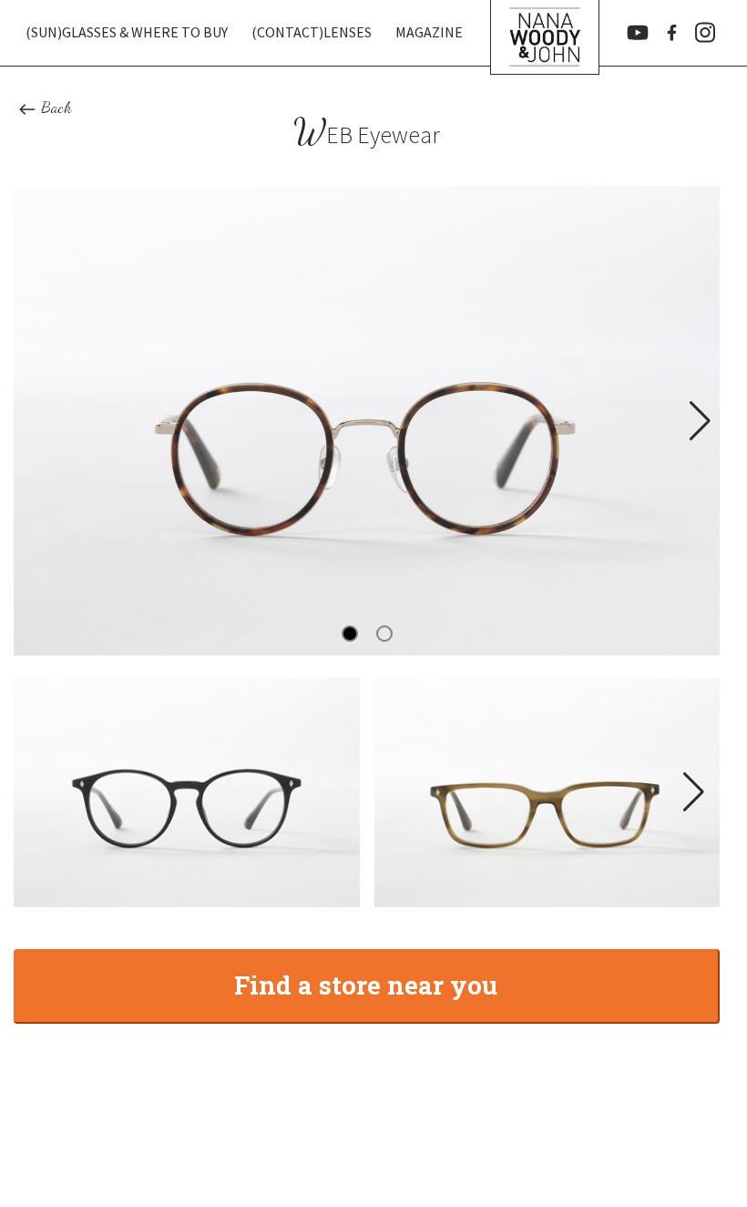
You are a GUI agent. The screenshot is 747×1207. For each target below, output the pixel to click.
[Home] (544, 33)
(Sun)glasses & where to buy (127, 32)
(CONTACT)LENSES (311, 32)
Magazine (429, 32)
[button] (698, 420)
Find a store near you (365, 984)
